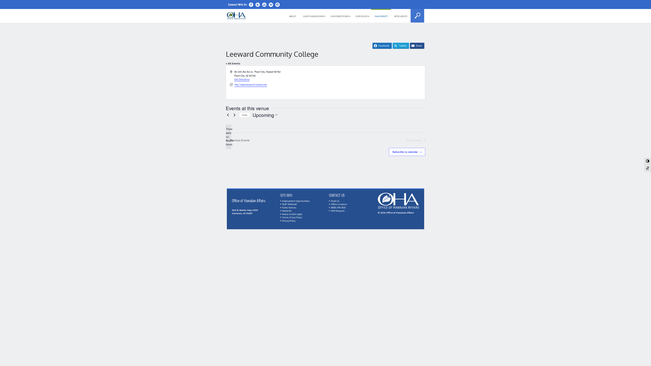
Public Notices (289, 207)
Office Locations (339, 204)
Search (417, 16)
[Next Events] (234, 115)
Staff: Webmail (289, 204)
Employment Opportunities (296, 201)
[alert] (228, 136)
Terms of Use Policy (292, 217)
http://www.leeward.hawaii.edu (251, 84)
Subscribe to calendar (405, 152)
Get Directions (242, 79)
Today (244, 114)
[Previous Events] (228, 115)
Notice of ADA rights (292, 214)
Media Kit (286, 210)
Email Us (335, 201)
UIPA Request (337, 210)
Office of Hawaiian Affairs (236, 15)
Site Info (286, 195)
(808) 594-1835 (338, 207)
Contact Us (337, 195)
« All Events (233, 63)
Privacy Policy (288, 220)
